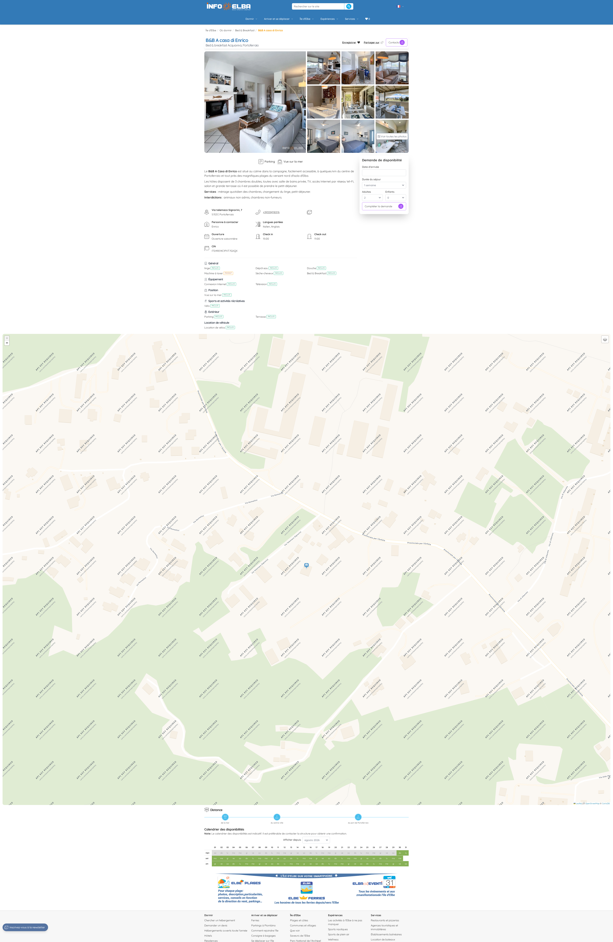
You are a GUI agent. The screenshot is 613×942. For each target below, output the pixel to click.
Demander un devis (215, 925)
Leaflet (578, 803)
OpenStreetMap (592, 803)
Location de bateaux (383, 939)
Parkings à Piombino (263, 925)
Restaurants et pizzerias (385, 920)
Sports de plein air (338, 934)
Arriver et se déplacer (277, 18)
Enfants (389, 191)
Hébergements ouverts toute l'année (225, 930)
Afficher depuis (292, 839)
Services (350, 18)
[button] (307, 566)
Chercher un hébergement (219, 920)
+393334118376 (271, 212)
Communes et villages (303, 925)
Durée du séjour (371, 179)
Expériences (328, 18)
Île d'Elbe (305, 18)
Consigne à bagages (263, 935)
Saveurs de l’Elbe (300, 935)
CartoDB (606, 803)
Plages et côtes (299, 920)
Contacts (394, 42)
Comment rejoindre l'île (264, 930)
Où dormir (226, 30)
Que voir (295, 930)
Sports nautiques (338, 929)
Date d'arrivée (370, 166)
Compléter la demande (378, 206)
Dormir (250, 18)
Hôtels (208, 935)
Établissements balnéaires (386, 934)
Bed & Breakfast (244, 30)
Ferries (255, 920)
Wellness (333, 939)
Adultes (366, 191)
